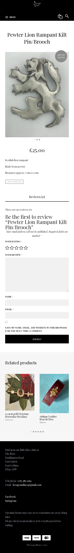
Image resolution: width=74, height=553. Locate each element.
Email (9, 309)
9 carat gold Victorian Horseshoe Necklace (16, 415)
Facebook (10, 496)
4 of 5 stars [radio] (21, 248)
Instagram (10, 500)
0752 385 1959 (24, 481)
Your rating (13, 241)
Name (9, 296)
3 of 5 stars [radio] (16, 248)
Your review (13, 254)
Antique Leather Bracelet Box (48, 418)
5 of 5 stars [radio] (26, 248)
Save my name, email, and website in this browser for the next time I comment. (36, 329)
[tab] (37, 197)
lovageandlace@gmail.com (27, 485)
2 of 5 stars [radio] (12, 248)
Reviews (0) (37, 197)
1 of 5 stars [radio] (7, 248)
